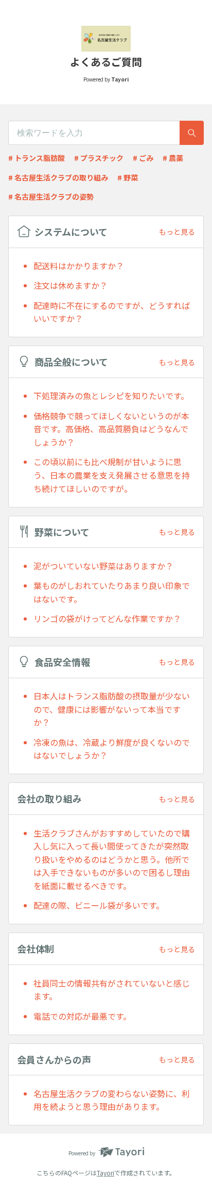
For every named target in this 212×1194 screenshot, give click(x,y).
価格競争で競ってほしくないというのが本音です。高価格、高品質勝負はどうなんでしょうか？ (111, 429)
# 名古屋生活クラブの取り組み (58, 177)
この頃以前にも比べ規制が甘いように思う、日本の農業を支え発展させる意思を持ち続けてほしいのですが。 (111, 474)
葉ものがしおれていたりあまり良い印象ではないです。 (111, 592)
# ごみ (143, 158)
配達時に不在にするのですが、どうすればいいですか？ (111, 312)
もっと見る (177, 231)
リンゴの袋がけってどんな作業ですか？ (107, 618)
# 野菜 (127, 177)
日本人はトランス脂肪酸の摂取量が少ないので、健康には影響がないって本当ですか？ (111, 709)
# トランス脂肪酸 (36, 158)
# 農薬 (173, 158)
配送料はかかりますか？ (78, 265)
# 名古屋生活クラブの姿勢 (51, 196)
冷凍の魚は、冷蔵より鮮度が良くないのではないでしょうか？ (111, 749)
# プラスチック (98, 158)
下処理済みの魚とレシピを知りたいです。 (111, 395)
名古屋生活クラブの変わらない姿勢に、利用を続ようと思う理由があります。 (111, 1100)
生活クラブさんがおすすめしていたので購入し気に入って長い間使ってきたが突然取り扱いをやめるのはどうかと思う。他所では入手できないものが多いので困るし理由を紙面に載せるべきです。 (111, 859)
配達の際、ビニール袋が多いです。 (98, 905)
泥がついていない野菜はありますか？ (103, 566)
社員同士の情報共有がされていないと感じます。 (111, 990)
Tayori (105, 1172)
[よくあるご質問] (106, 39)
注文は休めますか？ (70, 285)
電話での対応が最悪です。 (82, 1016)
